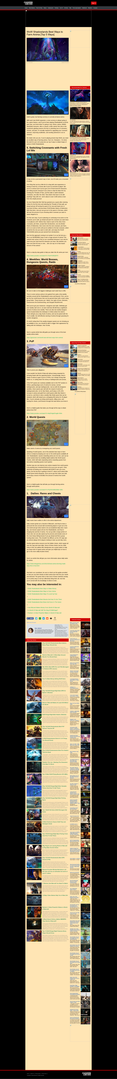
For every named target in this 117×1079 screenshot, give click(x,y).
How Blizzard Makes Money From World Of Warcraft (44, 607)
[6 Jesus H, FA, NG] (85, 818)
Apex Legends (80, 237)
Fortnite (79, 251)
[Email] (51, 618)
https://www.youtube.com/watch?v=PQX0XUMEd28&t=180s (45, 489)
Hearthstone (80, 260)
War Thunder (80, 382)
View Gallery (65, 112)
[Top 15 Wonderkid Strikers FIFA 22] (85, 891)
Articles (66, 8)
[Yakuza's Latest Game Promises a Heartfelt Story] (85, 673)
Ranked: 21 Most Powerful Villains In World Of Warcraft (44, 613)
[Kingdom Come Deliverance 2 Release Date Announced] (85, 722)
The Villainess (73, 119)
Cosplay (95, 8)
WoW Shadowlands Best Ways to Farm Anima (42, 591)
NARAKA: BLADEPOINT (82, 345)
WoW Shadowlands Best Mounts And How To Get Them (45, 599)
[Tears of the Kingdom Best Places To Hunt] (85, 955)
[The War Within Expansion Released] (85, 778)
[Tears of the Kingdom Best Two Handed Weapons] (85, 939)
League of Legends (81, 265)
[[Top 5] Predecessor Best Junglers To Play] (85, 1004)
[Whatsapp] (40, 618)
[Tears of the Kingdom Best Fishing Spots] (85, 963)
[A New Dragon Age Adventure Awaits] (85, 762)
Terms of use (44, 1073)
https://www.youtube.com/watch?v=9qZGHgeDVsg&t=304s (44, 413)
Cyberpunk (50, 8)
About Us (32, 1073)
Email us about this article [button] (31, 622)
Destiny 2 (79, 354)
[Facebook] (30, 618)
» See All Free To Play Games (80, 283)
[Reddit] (47, 618)
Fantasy (56, 8)
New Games (32, 8)
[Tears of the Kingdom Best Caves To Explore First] (85, 980)
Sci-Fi (61, 8)
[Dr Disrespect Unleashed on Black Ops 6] (85, 641)
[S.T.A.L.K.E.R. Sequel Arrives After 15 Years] (85, 697)
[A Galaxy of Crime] (85, 786)
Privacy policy (37, 1073)
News (45, 8)
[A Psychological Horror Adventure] (85, 689)
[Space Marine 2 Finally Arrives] (85, 681)
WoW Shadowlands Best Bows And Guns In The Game (44, 602)
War (70, 8)
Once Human (80, 359)
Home (26, 8)
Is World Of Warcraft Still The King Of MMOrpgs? (43, 610)
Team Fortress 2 (81, 377)
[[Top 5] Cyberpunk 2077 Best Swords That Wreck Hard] (85, 1020)
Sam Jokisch (30, 62)
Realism (90, 8)
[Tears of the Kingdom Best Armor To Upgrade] (85, 972)
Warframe (79, 386)
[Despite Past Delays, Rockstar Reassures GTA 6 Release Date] (85, 738)
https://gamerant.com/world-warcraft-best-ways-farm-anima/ (45, 337)
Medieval (84, 8)
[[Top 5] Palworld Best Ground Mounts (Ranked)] (85, 996)
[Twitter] (44, 618)
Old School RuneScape (82, 350)
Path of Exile (80, 363)
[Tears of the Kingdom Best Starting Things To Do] (85, 907)
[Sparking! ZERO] (85, 657)
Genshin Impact (81, 256)
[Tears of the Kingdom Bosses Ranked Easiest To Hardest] (85, 931)
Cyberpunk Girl (73, 155)
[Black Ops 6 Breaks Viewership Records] (85, 633)
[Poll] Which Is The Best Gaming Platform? (78, 102)
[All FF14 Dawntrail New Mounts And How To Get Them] (85, 843)
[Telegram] (36, 618)
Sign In (94, 3)
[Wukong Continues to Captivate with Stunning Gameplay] (85, 770)
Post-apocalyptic (77, 8)
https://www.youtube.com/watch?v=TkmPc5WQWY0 (42, 255)
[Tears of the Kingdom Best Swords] (85, 947)
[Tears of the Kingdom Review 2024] (85, 899)
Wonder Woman (73, 172)
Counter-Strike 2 (81, 247)
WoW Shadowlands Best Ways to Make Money (42, 588)
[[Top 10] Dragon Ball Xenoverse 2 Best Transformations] (85, 883)
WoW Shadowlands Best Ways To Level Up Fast (42, 594)
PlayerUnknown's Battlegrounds (84, 368)
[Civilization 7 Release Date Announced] (85, 730)
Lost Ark (79, 274)
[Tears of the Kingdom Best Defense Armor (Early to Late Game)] (85, 923)
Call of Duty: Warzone (82, 242)
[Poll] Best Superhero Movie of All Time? (78, 137)
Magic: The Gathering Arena (83, 279)
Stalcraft (79, 373)
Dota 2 (79, 270)
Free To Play (39, 8)
